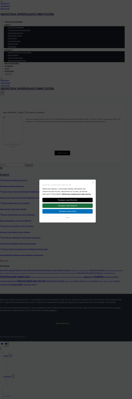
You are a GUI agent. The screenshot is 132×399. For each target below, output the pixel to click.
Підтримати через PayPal (67, 211)
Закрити (67, 217)
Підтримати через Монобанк (67, 200)
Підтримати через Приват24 (67, 205)
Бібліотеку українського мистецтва (76, 194)
